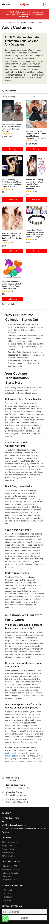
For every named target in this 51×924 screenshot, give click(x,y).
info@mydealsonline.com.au (14, 825)
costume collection (13, 753)
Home (4, 22)
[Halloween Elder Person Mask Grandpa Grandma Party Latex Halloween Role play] (12, 110)
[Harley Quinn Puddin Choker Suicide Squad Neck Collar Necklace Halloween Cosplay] (36, 216)
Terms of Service (9, 856)
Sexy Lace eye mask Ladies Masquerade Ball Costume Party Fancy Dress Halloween (11, 285)
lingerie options (11, 756)
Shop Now (12, 149)
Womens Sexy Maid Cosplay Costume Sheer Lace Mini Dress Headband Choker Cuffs (36, 134)
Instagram (8, 897)
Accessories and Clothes (18, 22)
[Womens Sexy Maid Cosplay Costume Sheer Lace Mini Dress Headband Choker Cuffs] (36, 114)
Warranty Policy (8, 880)
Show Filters (10, 91)
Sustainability (7, 852)
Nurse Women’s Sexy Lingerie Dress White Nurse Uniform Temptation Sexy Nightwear (34, 184)
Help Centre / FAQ (10, 866)
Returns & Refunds (10, 873)
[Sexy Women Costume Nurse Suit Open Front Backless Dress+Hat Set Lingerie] (12, 218)
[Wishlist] (20, 103)
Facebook (8, 890)
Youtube (7, 893)
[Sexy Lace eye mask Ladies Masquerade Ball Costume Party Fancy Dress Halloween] (12, 268)
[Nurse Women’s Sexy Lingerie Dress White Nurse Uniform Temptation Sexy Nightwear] (36, 166)
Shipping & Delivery (10, 869)
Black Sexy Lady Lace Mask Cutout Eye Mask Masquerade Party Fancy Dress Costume (12, 183)
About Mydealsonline (11, 842)
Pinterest (7, 900)
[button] (45, 4)
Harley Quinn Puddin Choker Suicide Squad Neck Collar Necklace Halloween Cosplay (35, 233)
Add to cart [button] (12, 199)
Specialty (32, 22)
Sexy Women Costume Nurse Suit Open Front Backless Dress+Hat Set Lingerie (12, 236)
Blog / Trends (7, 845)
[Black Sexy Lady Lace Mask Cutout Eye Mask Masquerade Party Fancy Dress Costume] (12, 166)
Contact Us (7, 876)
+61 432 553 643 (12, 818)
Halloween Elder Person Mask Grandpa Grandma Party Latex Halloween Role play (11, 127)
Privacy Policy (8, 849)
